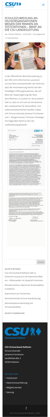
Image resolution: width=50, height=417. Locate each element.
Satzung (10, 392)
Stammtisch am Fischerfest (17, 293)
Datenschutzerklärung (16, 382)
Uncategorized (39, 34)
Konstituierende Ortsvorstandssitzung (23, 298)
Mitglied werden (14, 387)
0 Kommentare (12, 38)
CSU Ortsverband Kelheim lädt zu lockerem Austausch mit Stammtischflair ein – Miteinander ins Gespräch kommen (24, 276)
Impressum (11, 378)
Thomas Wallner (14, 34)
